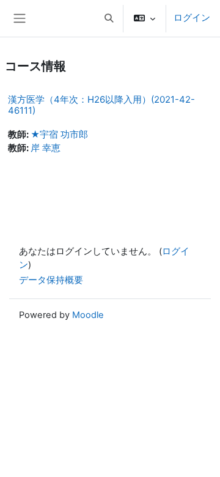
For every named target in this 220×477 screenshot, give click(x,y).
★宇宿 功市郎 (59, 134)
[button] (109, 18)
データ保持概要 (51, 280)
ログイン (192, 17)
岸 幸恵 (46, 147)
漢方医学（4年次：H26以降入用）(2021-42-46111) (101, 105)
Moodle (88, 314)
